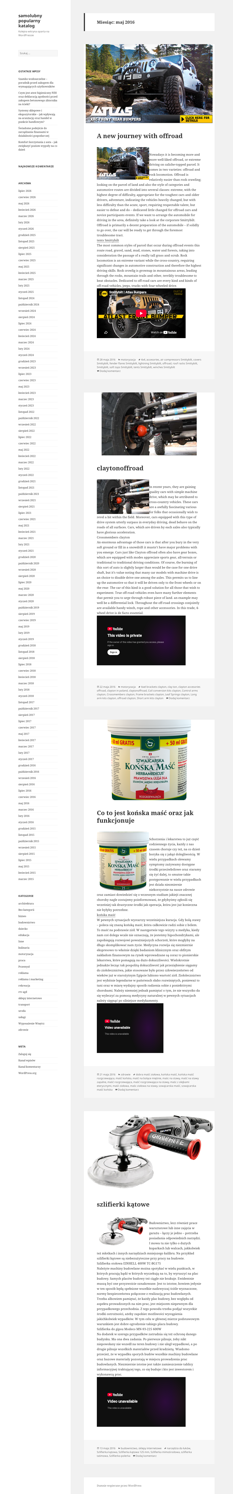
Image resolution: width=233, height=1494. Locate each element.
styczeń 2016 (26, 822)
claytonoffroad (120, 468)
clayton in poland (117, 690)
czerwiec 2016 (27, 797)
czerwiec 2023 (27, 380)
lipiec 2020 (24, 582)
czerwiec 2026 (27, 197)
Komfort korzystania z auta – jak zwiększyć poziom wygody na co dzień (37, 145)
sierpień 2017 (26, 715)
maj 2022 (23, 449)
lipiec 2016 (24, 790)
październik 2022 (28, 418)
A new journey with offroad (140, 135)
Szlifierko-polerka (119, 1456)
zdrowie (23, 1030)
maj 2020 (23, 588)
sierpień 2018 (26, 658)
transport (24, 1004)
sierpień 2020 (26, 576)
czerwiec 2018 (27, 670)
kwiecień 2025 (27, 273)
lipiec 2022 (24, 437)
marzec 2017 (26, 746)
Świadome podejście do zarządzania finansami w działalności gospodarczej (33, 131)
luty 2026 (23, 222)
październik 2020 (28, 563)
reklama (23, 973)
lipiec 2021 (24, 513)
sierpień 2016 (26, 784)
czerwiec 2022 (27, 443)
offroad (167, 363)
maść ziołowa (121, 1086)
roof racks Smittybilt (185, 363)
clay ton (172, 687)
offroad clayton (126, 698)
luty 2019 (23, 633)
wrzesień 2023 (27, 367)
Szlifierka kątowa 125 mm (134, 1452)
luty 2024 (23, 348)
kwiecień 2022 (27, 456)
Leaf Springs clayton (177, 694)
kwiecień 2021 (27, 532)
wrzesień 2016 (27, 778)
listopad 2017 (26, 702)
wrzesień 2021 (27, 500)
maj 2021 (23, 525)
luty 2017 (23, 752)
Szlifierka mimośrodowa (165, 1452)
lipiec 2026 (24, 191)
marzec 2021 (26, 538)
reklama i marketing (30, 979)
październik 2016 (28, 771)
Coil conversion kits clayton (164, 690)
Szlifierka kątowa (107, 1452)
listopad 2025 (26, 241)
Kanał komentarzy (29, 1066)
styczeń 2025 (26, 292)
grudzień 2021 (27, 481)
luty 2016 (23, 816)
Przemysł (24, 966)
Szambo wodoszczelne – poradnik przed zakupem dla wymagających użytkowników (36, 82)
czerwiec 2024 (27, 329)
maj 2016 (23, 803)
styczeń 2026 (26, 228)
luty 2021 (23, 544)
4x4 (143, 359)
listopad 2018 (26, 651)
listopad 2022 (26, 412)
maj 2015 (23, 866)
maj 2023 (23, 386)
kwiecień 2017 (27, 740)
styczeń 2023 (26, 405)
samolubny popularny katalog (30, 21)
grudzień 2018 (27, 645)
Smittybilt (102, 367)
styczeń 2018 (26, 696)
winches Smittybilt (164, 367)
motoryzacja (25, 954)
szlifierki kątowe (123, 1204)
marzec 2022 (26, 462)
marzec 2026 (26, 216)
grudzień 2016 (27, 765)
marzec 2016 (26, 809)
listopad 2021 (26, 487)
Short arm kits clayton (150, 698)
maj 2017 (23, 734)
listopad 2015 (26, 835)
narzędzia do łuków (178, 1448)
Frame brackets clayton (150, 694)
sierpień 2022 (26, 430)
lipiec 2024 (24, 323)
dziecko (23, 928)
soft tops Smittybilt (121, 367)
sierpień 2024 (26, 317)
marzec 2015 (26, 879)
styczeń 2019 (26, 639)
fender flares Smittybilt (123, 363)
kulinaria (23, 947)
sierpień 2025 (26, 247)
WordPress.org (27, 1073)
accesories (152, 359)
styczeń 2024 (26, 355)
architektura (26, 903)
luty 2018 (23, 689)
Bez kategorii (26, 910)
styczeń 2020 (26, 601)
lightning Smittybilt (149, 363)
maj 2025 (23, 266)
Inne (21, 941)
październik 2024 (28, 304)
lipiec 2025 (24, 254)
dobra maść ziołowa (148, 1074)
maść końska (123, 1078)
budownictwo (26, 922)
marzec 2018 (26, 683)
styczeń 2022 (26, 475)
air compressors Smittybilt (176, 359)
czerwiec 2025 (27, 260)
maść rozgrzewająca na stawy (151, 1082)
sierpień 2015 (26, 854)
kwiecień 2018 (27, 677)
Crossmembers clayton (121, 694)
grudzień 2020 (27, 557)
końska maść (106, 915)
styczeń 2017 (26, 759)
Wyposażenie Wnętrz (31, 1023)
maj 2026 (23, 203)
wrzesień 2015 (27, 847)
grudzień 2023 (27, 361)
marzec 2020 (26, 595)
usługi (22, 1017)
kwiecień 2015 (27, 872)
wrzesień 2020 (27, 569)
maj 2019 (23, 626)
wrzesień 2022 (27, 424)
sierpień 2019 (26, 614)
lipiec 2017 (24, 721)
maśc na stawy (171, 1078)
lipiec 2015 (24, 860)
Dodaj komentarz (110, 371)
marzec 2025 (26, 279)
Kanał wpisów (26, 1060)
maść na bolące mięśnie (147, 1078)
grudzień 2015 (27, 828)
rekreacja (24, 985)
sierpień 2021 (26, 506)
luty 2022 (23, 468)
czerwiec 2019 (27, 620)
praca (21, 960)
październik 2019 (28, 607)
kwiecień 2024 (27, 336)
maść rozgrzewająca (119, 1082)
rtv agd (22, 992)
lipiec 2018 (24, 664)
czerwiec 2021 (27, 519)
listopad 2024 (26, 298)
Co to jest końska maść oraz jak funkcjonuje (145, 816)
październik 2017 (28, 708)
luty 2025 (23, 285)
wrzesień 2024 (27, 311)
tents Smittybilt (108, 240)
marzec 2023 (26, 399)
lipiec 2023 (24, 374)
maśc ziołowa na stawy (143, 1086)
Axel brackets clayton (153, 687)
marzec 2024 (26, 342)
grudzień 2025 (27, 235)
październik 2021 (28, 494)
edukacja (23, 935)
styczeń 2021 (26, 550)
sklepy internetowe (30, 998)
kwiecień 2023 (27, 393)
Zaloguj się (24, 1054)
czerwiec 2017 (27, 727)
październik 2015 (28, 841)
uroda (22, 1011)
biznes (22, 916)
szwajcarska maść (169, 1086)
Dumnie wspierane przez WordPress (119, 1485)
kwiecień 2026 (27, 210)
